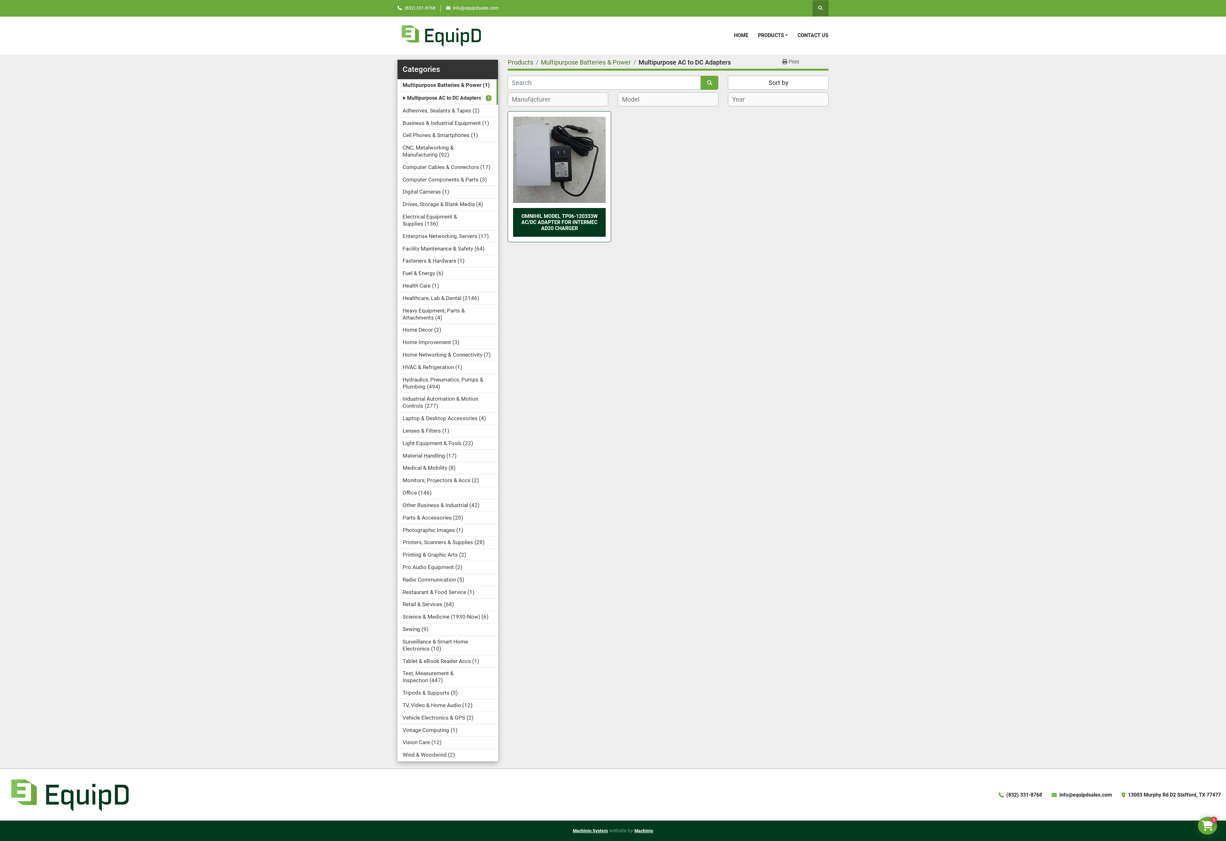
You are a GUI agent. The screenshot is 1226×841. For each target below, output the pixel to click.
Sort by (778, 83)
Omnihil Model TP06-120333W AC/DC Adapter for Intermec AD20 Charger (559, 222)
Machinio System (590, 830)
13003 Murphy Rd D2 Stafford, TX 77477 (1174, 795)
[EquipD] (69, 794)
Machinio (643, 830)
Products (771, 35)
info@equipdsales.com (475, 8)
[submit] (709, 83)
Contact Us (813, 35)
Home (741, 35)
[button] (773, 35)
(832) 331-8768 (420, 8)
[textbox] (534, 99)
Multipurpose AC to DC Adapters (444, 98)
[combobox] (558, 99)
